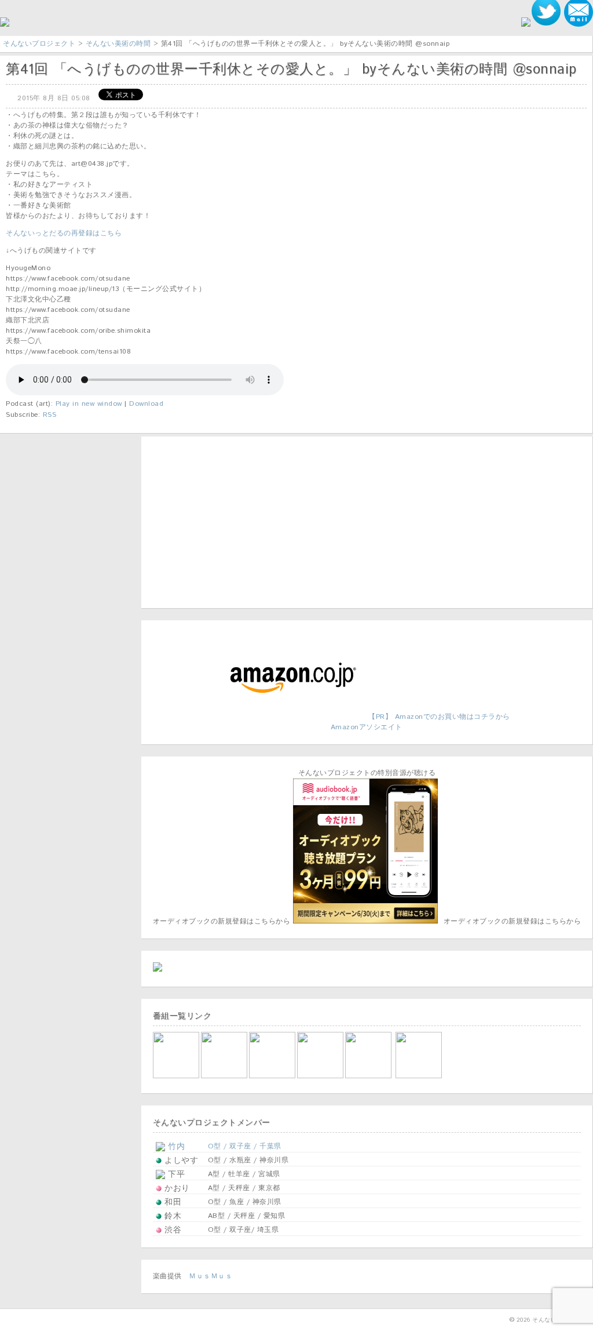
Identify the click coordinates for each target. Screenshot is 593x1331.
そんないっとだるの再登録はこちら (64, 233)
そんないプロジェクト (39, 44)
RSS (50, 415)
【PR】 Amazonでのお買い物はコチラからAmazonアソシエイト (420, 722)
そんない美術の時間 (118, 44)
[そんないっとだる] (225, 1076)
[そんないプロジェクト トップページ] (4, 25)
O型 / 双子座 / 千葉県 (244, 1146)
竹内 (175, 1146)
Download (146, 404)
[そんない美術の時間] (321, 1076)
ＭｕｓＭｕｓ (210, 1276)
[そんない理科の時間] (273, 1076)
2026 (523, 1320)
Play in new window (89, 404)
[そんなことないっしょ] (177, 1076)
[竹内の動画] (420, 1076)
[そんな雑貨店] (369, 1076)
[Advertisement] (225, 520)
